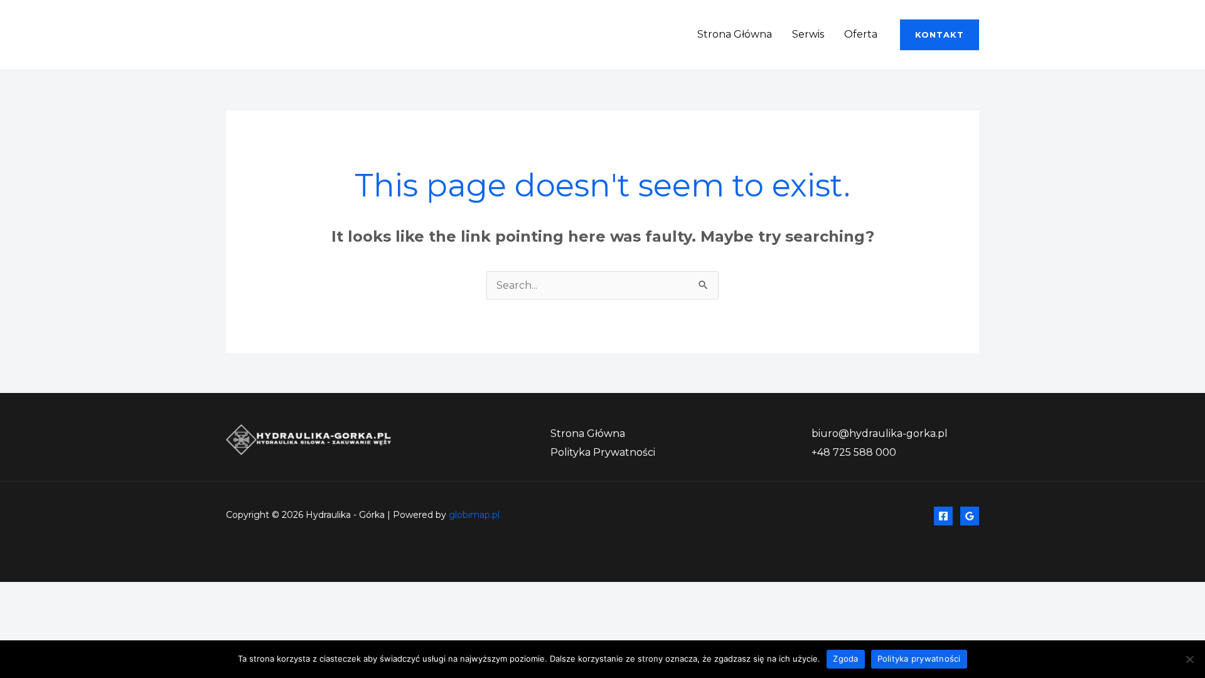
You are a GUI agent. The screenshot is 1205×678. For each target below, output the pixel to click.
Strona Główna (734, 34)
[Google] (969, 516)
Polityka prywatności (919, 659)
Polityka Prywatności (602, 452)
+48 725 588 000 (853, 452)
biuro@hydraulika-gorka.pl (879, 433)
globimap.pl (474, 514)
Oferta (860, 34)
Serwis (808, 34)
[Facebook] (943, 516)
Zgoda (845, 659)
